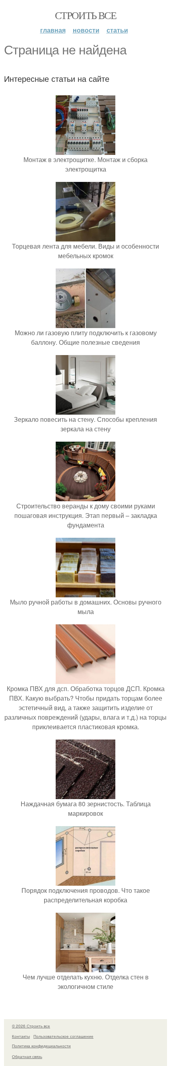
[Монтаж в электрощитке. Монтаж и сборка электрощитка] (85, 149)
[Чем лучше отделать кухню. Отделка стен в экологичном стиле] (85, 967)
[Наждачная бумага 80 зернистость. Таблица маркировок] (85, 794)
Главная (53, 30)
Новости (86, 30)
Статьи (117, 30)
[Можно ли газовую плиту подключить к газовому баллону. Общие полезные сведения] (85, 323)
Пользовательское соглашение (63, 1036)
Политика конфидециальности (41, 1046)
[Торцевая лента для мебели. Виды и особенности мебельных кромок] (85, 236)
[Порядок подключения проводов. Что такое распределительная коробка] (85, 880)
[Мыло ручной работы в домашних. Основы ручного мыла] (85, 592)
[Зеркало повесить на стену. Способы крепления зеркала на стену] (85, 409)
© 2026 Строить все (31, 1026)
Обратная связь (27, 1056)
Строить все (85, 15)
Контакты (21, 1036)
